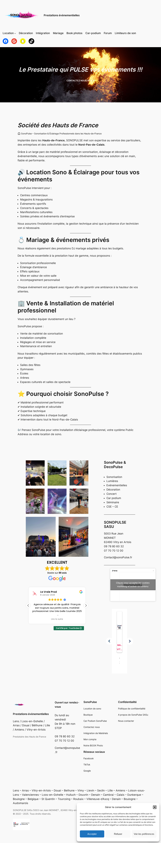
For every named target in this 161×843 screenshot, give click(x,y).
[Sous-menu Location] (15, 33)
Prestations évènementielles (62, 15)
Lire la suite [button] (57, 619)
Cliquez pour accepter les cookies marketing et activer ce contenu (133, 585)
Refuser (118, 834)
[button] (154, 807)
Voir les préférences (144, 834)
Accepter (92, 834)
